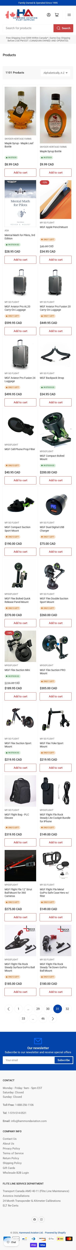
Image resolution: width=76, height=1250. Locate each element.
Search (66, 28)
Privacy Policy (11, 1148)
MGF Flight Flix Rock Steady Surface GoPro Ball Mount (20, 967)
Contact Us (10, 1138)
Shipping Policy (12, 1163)
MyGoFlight (11, 445)
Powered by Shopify (55, 1232)
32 (67, 1009)
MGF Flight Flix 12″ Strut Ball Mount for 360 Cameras (18, 892)
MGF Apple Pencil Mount (54, 227)
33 (23, 1018)
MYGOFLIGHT (46, 451)
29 (38, 1009)
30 (47, 1009)
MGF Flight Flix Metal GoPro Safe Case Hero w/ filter (54, 892)
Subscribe (64, 1060)
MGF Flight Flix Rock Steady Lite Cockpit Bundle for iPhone (55, 818)
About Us (8, 1143)
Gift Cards (9, 1168)
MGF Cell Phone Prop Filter (20, 449)
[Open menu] (69, 15)
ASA (7, 230)
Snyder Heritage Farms (18, 139)
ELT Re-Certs (10, 1205)
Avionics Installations (16, 1196)
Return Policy (11, 1158)
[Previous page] (9, 1009)
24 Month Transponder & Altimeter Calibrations (32, 1200)
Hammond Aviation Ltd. (31, 1232)
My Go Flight (47, 222)
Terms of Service (13, 1153)
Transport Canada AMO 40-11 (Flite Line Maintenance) (36, 1191)
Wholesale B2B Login (16, 1172)
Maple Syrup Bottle (50, 151)
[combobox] (38, 28)
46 (43, 1018)
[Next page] (53, 1019)
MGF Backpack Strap (52, 377)
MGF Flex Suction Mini (17, 670)
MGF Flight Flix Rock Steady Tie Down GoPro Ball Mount (53, 967)
